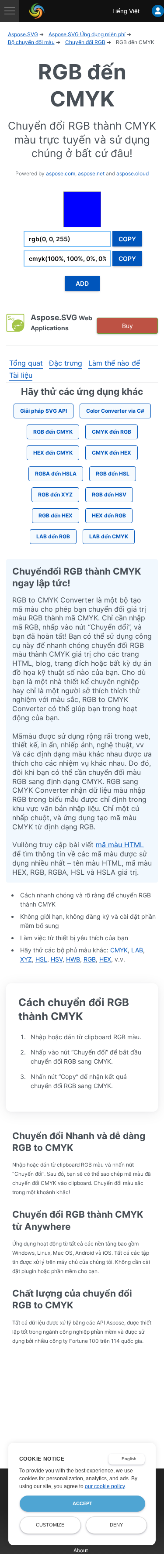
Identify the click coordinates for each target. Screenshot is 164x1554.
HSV (57, 959)
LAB (137, 950)
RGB (90, 959)
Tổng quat (26, 363)
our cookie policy (105, 1486)
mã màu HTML (120, 844)
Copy (127, 239)
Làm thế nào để (114, 363)
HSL (41, 959)
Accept (82, 1503)
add (82, 283)
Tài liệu (20, 375)
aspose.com (60, 173)
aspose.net (91, 173)
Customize (50, 1524)
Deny (116, 1524)
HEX (105, 959)
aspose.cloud (132, 173)
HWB (73, 959)
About (80, 1550)
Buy (127, 325)
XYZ (26, 959)
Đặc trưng (65, 363)
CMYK (119, 950)
